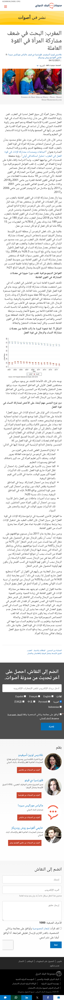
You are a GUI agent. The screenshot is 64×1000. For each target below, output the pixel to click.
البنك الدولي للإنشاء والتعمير (48, 979)
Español (19, 697)
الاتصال (21, 961)
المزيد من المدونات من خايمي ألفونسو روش (25, 843)
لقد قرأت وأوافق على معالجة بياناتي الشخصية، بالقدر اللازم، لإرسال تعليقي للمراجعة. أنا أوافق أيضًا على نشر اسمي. (31, 933)
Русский (43, 702)
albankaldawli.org (11, 1)
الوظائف (30, 961)
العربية (42, 66)
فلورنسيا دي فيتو (35, 55)
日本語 (18, 702)
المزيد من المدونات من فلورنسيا (29, 795)
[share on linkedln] (26, 997)
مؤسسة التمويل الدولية (50, 983)
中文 (30, 702)
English (47, 697)
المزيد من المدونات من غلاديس (29, 770)
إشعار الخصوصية (40, 928)
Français (33, 697)
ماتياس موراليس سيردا (17, 55)
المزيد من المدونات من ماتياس (29, 817)
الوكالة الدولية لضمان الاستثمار (24, 983)
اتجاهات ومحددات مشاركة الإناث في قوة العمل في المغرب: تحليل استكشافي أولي (33, 154)
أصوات (24, 18)
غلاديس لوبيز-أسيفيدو (52, 55)
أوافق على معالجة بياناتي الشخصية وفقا (33, 716)
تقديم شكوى (54, 965)
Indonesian (53, 707)
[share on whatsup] (16, 997)
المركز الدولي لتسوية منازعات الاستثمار (43, 988)
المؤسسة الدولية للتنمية (25, 979)
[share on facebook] (48, 997)
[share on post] (37, 997)
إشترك (51, 726)
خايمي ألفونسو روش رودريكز (50, 58)
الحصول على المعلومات (45, 961)
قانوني (59, 961)
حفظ (56, 945)
